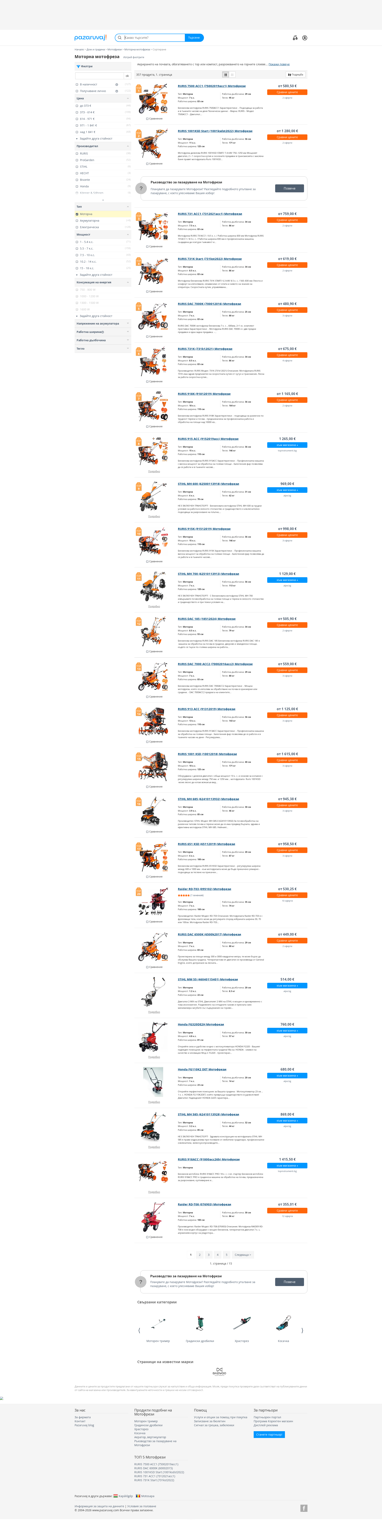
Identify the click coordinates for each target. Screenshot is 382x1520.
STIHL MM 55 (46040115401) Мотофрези (208, 979)
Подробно (154, 471)
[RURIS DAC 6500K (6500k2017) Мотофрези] (156, 947)
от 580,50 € (287, 86)
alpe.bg (287, 495)
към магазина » (287, 445)
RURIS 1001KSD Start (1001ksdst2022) (159, 1472)
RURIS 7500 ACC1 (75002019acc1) (156, 1464)
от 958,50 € (287, 844)
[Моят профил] (304, 37)
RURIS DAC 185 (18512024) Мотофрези (207, 619)
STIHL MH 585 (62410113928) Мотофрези (208, 1114)
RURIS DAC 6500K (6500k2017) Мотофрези (209, 934)
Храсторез (242, 1341)
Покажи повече (279, 64)
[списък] (225, 74)
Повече (289, 188)
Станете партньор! (269, 1434)
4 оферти (287, 360)
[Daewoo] (219, 1372)
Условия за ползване (141, 1506)
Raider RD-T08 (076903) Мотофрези (204, 1204)
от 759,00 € (287, 213)
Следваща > (243, 1255)
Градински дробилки (200, 1341)
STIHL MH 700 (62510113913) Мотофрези (208, 574)
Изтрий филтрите (133, 57)
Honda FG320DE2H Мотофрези (201, 1024)
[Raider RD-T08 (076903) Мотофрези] (156, 1217)
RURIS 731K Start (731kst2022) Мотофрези (210, 259)
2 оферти (287, 97)
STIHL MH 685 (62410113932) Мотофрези (208, 799)
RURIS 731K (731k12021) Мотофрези (205, 349)
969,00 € (287, 483)
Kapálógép (126, 1496)
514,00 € (287, 979)
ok (127, 76)
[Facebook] (303, 1507)
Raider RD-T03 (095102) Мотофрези (204, 889)
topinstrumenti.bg (287, 450)
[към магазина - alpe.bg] (156, 992)
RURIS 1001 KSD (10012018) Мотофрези (207, 754)
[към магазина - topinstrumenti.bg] (156, 1172)
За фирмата (83, 1417)
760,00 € (287, 1024)
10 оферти (287, 900)
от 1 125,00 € (287, 709)
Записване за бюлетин (209, 1421)
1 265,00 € (287, 438)
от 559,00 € (287, 664)
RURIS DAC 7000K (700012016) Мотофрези (209, 304)
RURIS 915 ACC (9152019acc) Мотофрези (208, 439)
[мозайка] (232, 74)
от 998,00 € (287, 528)
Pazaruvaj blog (84, 1425)
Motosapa (147, 1496)
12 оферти (287, 1216)
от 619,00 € (287, 258)
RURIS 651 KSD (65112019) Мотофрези (206, 844)
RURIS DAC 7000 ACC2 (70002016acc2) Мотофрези (215, 664)
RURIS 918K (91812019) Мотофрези (204, 394)
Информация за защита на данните (99, 1506)
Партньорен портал (267, 1417)
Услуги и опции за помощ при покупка (220, 1417)
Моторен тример (158, 1341)
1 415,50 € (287, 1159)
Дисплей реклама (266, 1425)
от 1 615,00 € (287, 754)
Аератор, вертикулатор (150, 1437)
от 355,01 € (287, 1204)
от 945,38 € (287, 799)
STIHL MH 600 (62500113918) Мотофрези (208, 484)
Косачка (283, 1341)
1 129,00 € (287, 573)
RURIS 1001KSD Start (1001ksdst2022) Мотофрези (215, 131)
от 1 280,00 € (287, 131)
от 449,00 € (287, 934)
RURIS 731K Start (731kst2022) (154, 1480)
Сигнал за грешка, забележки (214, 1425)
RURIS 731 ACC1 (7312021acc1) (154, 1476)
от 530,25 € (287, 889)
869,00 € (287, 1114)
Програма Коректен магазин (273, 1421)
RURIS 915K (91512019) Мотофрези (204, 529)
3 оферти (287, 315)
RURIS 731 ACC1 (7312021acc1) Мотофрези (210, 214)
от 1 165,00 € (287, 393)
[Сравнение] (295, 37)
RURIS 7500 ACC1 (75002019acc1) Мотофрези (212, 86)
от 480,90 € (287, 303)
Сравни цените (287, 92)
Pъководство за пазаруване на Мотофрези (186, 182)
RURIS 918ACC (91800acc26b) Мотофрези (209, 1159)
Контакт (80, 1421)
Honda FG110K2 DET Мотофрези (202, 1069)
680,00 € (287, 1069)
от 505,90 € (287, 618)
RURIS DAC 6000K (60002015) (153, 1468)
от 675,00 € (287, 348)
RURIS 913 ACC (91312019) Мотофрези (206, 709)
